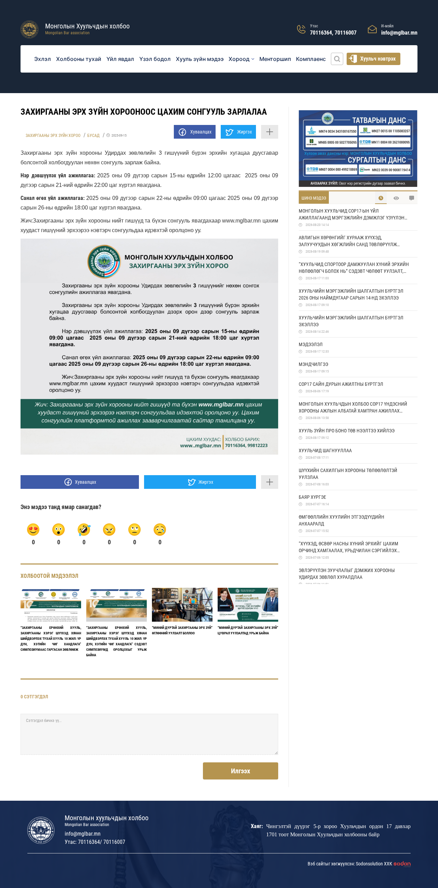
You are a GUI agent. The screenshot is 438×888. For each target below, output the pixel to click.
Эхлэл (42, 58)
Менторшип (275, 58)
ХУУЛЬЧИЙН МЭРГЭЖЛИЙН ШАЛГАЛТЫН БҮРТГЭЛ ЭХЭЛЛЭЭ (351, 321)
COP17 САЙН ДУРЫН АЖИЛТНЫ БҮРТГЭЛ (341, 384)
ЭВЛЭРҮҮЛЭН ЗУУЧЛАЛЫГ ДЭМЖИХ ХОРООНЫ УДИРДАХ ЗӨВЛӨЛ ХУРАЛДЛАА (347, 574)
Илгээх (240, 771)
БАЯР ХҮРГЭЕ (312, 497)
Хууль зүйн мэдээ (200, 58)
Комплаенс (311, 58)
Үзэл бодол (155, 58)
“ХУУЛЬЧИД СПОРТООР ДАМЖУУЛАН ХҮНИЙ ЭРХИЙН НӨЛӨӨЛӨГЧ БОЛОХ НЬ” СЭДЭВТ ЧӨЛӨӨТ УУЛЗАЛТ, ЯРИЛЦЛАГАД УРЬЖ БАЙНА (354, 268)
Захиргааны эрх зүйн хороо (53, 135)
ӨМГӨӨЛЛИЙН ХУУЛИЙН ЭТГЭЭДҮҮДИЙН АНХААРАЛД (341, 520)
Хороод (239, 58)
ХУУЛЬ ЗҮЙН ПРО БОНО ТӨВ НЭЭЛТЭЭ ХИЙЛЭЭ (347, 430)
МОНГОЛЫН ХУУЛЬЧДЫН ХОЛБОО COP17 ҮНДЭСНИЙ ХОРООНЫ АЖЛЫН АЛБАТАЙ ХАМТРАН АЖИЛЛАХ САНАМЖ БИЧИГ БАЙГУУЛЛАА (353, 407)
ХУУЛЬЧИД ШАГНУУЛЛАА (325, 450)
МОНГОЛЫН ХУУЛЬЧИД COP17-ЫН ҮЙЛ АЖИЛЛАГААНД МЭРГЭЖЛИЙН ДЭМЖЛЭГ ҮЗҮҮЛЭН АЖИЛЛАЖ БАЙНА (351, 214)
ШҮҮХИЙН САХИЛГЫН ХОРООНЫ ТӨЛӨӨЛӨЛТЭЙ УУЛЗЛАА (348, 474)
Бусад (93, 135)
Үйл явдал (120, 58)
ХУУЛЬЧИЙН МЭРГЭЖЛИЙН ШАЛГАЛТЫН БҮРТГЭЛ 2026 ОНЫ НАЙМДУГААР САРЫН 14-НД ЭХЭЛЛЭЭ (351, 294)
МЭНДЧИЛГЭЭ (313, 364)
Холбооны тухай (78, 58)
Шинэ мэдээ (313, 198)
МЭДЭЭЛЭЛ (311, 344)
